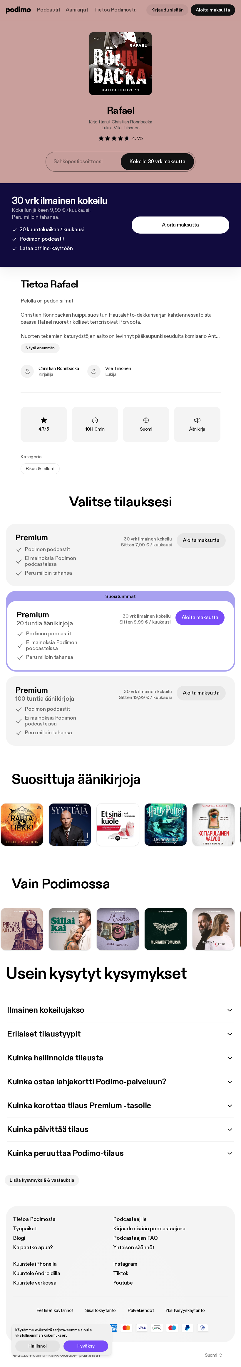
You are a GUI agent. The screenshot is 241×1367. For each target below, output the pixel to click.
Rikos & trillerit (40, 469)
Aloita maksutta (213, 10)
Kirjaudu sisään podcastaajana (149, 1228)
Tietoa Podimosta (115, 9)
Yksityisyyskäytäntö (185, 1310)
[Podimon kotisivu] (18, 10)
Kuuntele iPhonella (35, 1264)
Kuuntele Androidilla (36, 1273)
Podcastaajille (129, 1219)
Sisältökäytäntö (100, 1310)
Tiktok (120, 1273)
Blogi (19, 1238)
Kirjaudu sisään (167, 10)
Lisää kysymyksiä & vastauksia (42, 1180)
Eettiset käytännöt (54, 1310)
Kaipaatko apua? (33, 1247)
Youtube (123, 1283)
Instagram (125, 1264)
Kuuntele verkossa (34, 1283)
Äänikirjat (77, 9)
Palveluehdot (141, 1310)
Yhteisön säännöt (133, 1247)
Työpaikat (24, 1228)
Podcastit (48, 9)
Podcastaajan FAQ (135, 1238)
